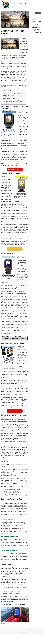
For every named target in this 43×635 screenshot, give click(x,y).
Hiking (24, 3)
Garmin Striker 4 (6, 96)
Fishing (19, 3)
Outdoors (12, 6)
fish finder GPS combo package (19, 312)
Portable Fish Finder (22, 355)
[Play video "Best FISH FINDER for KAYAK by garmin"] (15, 614)
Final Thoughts (6, 103)
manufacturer (6, 237)
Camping (12, 3)
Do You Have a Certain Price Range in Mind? (13, 100)
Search (38, 13)
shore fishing (5, 388)
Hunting (30, 3)
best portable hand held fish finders (18, 598)
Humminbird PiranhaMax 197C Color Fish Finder (14, 93)
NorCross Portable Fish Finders (10, 98)
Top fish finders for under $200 (12, 593)
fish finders (4, 624)
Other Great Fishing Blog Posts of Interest (12, 101)
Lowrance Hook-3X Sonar (9, 95)
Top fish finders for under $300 (12, 592)
